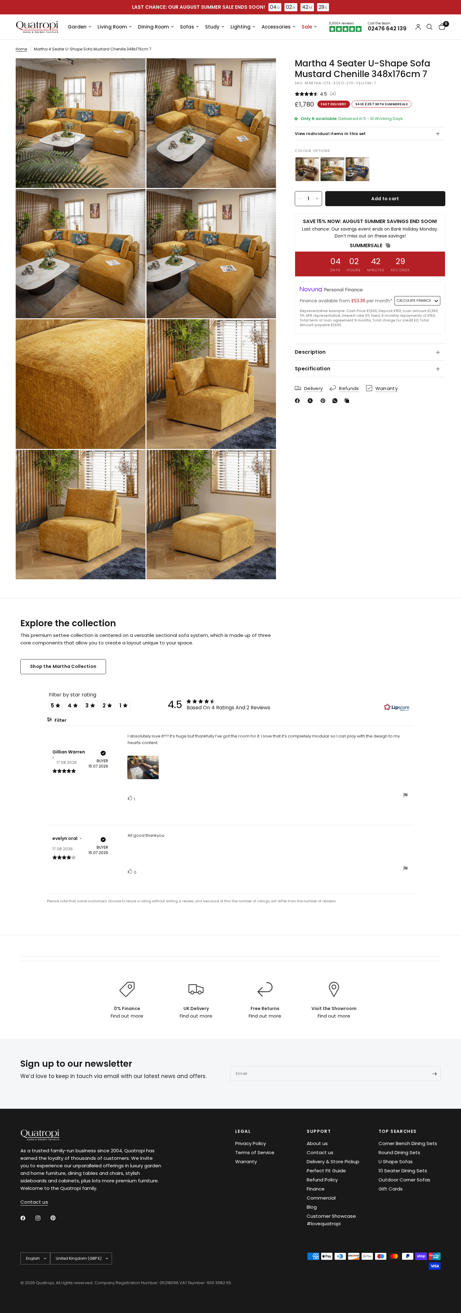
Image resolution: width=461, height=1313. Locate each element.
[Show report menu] (405, 796)
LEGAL (243, 1131)
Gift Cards (391, 1188)
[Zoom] (132, 71)
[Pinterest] (324, 400)
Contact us (320, 1152)
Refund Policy (322, 1179)
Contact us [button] (34, 1202)
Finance (316, 1188)
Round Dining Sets (399, 1152)
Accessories (276, 26)
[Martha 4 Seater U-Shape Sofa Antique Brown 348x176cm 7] (307, 169)
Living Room (112, 26)
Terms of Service (254, 1152)
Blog (312, 1207)
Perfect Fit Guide (326, 1170)
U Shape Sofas (396, 1161)
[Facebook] (298, 400)
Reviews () (370, 94)
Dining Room (153, 26)
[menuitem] (79, 27)
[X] (311, 400)
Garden (77, 26)
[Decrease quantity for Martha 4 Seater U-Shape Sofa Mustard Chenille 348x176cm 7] (300, 198)
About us (317, 1143)
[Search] (429, 26)
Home (21, 49)
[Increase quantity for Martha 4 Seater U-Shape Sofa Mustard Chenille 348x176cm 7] (317, 198)
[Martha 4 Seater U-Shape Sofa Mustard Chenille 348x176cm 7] (332, 169)
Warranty (246, 1161)
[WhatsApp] (336, 400)
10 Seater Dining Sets (403, 1170)
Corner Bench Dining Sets (408, 1143)
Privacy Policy (250, 1143)
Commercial (321, 1198)
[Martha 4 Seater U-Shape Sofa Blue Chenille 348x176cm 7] (357, 169)
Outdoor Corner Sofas (404, 1179)
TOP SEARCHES (398, 1131)
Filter (60, 720)
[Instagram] (42, 1218)
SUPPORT (319, 1131)
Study (212, 26)
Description (310, 352)
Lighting (240, 26)
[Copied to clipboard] (348, 400)
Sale (307, 26)
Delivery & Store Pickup (333, 1161)
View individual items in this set (330, 134)
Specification (312, 368)
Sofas (187, 26)
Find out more (127, 1016)
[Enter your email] (434, 1073)
